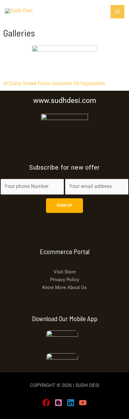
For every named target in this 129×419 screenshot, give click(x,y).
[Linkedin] (71, 403)
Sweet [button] (30, 83)
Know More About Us (64, 287)
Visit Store (65, 272)
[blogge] (58, 403)
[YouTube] (83, 403)
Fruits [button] (44, 83)
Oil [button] (76, 83)
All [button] (6, 83)
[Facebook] (46, 403)
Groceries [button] (62, 83)
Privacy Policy (64, 279)
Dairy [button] (16, 83)
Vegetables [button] (92, 83)
